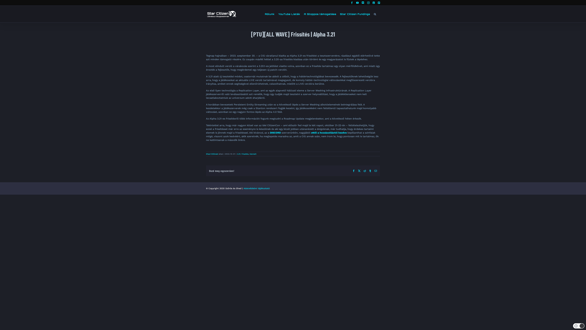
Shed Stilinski (212, 154)
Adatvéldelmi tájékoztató (257, 188)
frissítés (245, 154)
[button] (375, 14)
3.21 (239, 154)
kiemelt (253, 154)
